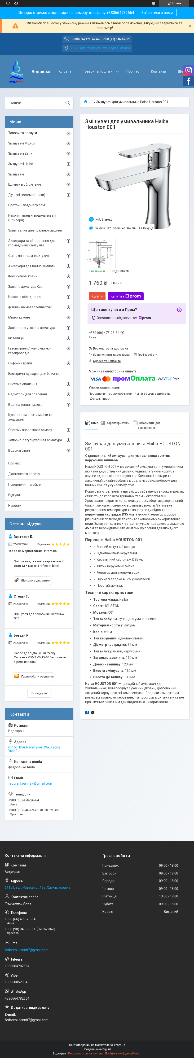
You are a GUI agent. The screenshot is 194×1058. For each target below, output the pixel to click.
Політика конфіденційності (123, 1053)
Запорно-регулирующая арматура (35, 440)
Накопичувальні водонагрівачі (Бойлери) (32, 218)
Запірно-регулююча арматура (31, 328)
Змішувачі (16, 174)
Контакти (158, 71)
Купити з (117, 296)
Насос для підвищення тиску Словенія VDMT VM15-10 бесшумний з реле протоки (40, 657)
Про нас (132, 71)
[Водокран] (16, 71)
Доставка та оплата (24, 474)
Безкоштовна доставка (110, 348)
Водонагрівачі (19, 450)
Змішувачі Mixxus (21, 143)
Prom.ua (119, 1045)
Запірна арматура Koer (26, 287)
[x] (92, 713)
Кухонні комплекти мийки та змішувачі (30, 417)
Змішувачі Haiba (20, 164)
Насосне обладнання (24, 297)
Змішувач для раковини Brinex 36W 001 (39, 616)
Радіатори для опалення (27, 394)
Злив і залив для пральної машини (35, 230)
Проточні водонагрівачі (26, 205)
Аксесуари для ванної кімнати (31, 266)
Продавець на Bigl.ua (97, 1049)
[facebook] (87, 713)
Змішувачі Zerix (20, 153)
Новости (14, 505)
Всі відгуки (39, 693)
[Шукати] (67, 103)
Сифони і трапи (20, 363)
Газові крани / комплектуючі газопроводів (30, 350)
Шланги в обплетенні (24, 184)
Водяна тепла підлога (25, 405)
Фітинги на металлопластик (30, 307)
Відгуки (14, 495)
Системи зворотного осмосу (30, 430)
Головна (64, 71)
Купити (97, 296)
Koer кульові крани (22, 276)
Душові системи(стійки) (26, 195)
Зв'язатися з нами (157, 12)
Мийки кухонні (19, 317)
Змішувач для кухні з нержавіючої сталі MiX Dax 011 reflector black (38, 563)
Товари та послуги (97, 71)
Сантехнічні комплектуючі (28, 256)
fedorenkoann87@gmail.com (30, 783)
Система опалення (22, 384)
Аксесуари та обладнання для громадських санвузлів (32, 243)
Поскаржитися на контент (85, 1053)
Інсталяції (16, 338)
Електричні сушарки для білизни (33, 374)
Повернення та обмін (24, 484)
